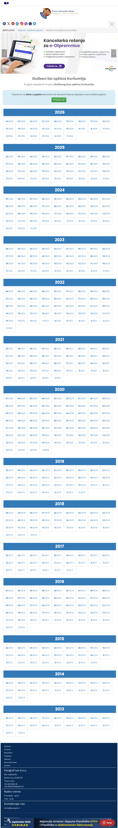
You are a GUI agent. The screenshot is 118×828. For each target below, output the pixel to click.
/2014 (9, 682)
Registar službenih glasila (30, 30)
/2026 (9, 121)
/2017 (9, 555)
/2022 (9, 291)
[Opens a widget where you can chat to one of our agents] (107, 823)
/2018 (9, 512)
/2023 (9, 248)
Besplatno (8, 752)
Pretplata (8, 756)
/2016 (9, 590)
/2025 (9, 156)
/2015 (9, 647)
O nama (7, 749)
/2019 (9, 470)
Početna (7, 746)
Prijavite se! (58, 99)
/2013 (9, 718)
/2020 (9, 398)
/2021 (9, 348)
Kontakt (7, 765)
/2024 (9, 198)
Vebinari (7, 759)
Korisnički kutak (10, 762)
